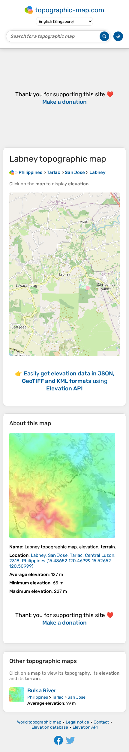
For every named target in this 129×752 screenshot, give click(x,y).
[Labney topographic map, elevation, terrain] (62, 485)
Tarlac (58, 697)
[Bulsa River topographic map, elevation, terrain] (16, 696)
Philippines (37, 697)
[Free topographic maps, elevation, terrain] (11, 172)
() (62, 561)
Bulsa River (41, 690)
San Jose (77, 697)
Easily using (68, 381)
